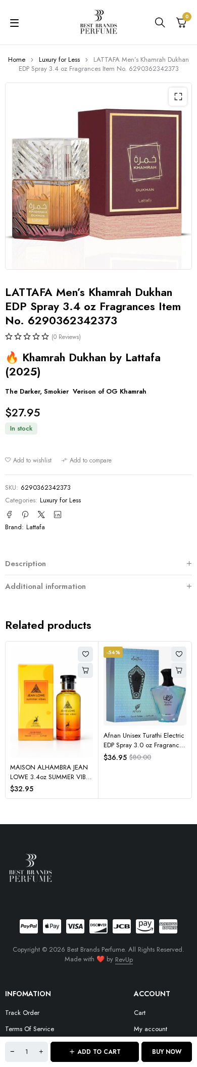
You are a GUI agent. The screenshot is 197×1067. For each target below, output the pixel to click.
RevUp (124, 959)
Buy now (166, 1051)
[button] (178, 97)
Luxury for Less (59, 59)
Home (16, 59)
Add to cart (99, 1051)
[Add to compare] (87, 460)
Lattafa (35, 527)
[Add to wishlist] (28, 460)
